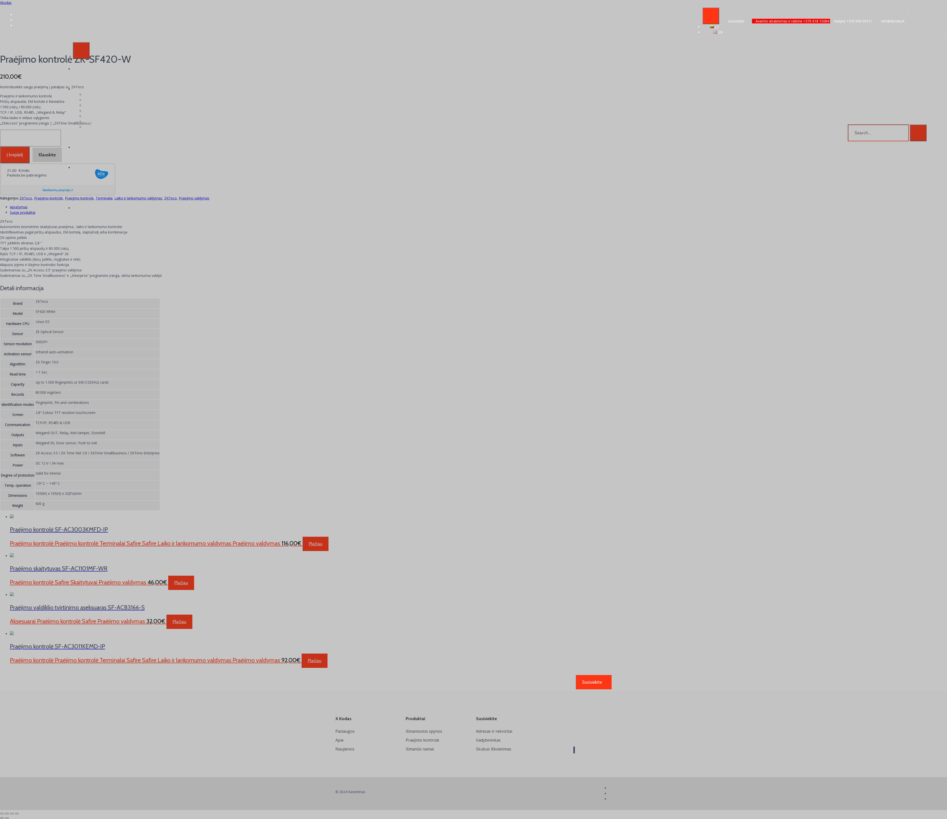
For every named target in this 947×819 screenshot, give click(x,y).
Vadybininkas (488, 740)
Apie (339, 740)
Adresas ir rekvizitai (494, 731)
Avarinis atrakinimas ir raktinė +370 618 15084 (792, 21)
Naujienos (344, 749)
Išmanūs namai (420, 749)
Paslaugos (345, 731)
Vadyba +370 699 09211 (852, 21)
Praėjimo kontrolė (422, 740)
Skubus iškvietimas (493, 749)
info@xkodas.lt (892, 21)
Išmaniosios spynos (424, 731)
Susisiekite (736, 21)
